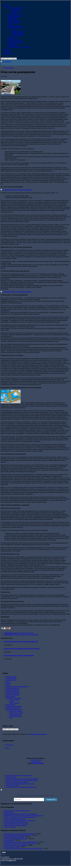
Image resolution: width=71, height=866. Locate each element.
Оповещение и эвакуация (15, 41)
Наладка (10, 37)
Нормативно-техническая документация (19, 47)
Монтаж (10, 24)
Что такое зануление (10, 827)
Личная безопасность (17, 36)
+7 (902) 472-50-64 (35, 761)
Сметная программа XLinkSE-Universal (14, 819)
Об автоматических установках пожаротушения (19, 655)
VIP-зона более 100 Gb (12, 785)
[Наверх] (3, 854)
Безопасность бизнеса (17, 32)
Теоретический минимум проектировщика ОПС (17, 835)
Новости (8, 685)
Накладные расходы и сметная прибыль (15, 822)
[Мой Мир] (7, 628)
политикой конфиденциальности (38, 734)
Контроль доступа (13, 44)
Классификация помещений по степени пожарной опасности (21, 842)
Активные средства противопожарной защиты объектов (22, 648)
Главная (6, 4)
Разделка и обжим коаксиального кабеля (16, 839)
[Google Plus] (10, 628)
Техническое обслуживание (15, 42)
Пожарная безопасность (14, 16)
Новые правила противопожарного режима (16, 824)
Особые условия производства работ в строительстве (19, 820)
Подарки (13, 13)
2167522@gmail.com (38, 763)
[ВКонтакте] (2, 628)
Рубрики (6, 6)
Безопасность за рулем (17, 31)
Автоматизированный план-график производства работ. (21, 787)
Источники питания (13, 18)
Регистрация (9, 745)
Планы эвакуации (9, 840)
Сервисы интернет (16, 11)
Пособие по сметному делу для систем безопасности (19, 843)
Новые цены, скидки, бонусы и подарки (17, 782)
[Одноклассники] (5, 628)
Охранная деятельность (14, 22)
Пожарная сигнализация (14, 26)
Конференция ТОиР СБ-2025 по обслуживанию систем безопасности (23, 815)
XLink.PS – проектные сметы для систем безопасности (21, 780)
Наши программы (16, 9)
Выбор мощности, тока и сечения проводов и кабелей (19, 834)
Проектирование (12, 19)
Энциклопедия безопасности (16, 27)
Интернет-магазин (9, 54)
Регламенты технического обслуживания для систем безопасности (23, 848)
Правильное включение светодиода (14, 837)
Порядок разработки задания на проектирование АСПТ (21, 641)
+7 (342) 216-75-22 (35, 760)
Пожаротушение (12, 45)
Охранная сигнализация (14, 21)
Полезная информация (17, 34)
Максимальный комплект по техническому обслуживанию (22, 779)
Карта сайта (7, 50)
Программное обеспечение (15, 8)
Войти (7, 748)
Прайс (6, 49)
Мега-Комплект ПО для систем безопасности (19, 775)
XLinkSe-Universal (11, 777)
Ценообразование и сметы (15, 14)
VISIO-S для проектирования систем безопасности (20, 784)
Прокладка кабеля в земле (11, 847)
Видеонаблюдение (13, 39)
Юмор (12, 29)
